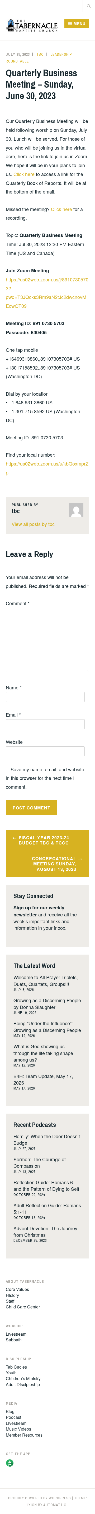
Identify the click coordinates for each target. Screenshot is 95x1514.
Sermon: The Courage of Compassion (39, 1162)
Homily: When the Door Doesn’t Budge (46, 1139)
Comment (18, 603)
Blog (10, 1411)
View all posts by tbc (33, 523)
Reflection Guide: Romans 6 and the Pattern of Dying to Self (46, 1185)
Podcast (13, 1417)
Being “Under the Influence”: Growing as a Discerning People (47, 1026)
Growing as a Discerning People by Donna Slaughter (47, 1003)
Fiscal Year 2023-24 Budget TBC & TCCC (44, 840)
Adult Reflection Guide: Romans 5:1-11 (47, 1208)
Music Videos (18, 1429)
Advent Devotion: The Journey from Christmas (45, 1231)
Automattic (54, 1504)
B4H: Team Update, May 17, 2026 (43, 1079)
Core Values (17, 1289)
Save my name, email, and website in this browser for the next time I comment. (45, 778)
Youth (11, 1373)
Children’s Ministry (23, 1378)
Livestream (16, 1334)
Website (14, 741)
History (12, 1295)
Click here (24, 174)
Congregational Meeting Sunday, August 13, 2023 (54, 863)
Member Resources (24, 1435)
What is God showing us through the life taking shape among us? (43, 1053)
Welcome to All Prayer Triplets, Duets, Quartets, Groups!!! (45, 980)
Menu (80, 23)
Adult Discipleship (23, 1384)
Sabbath (14, 1340)
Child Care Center (23, 1307)
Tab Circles (16, 1367)
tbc (40, 54)
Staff (10, 1301)
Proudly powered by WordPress (39, 1498)
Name (14, 687)
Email (13, 714)
